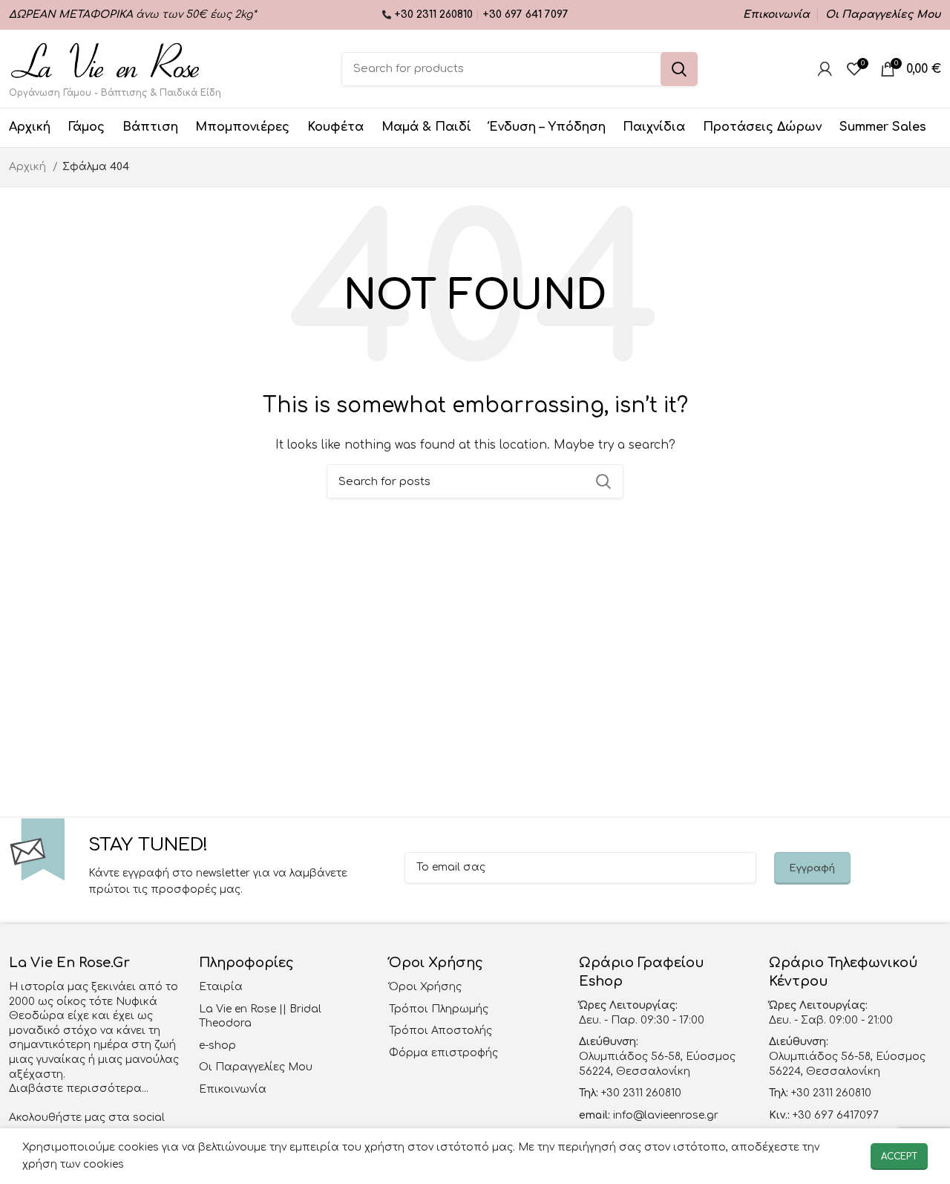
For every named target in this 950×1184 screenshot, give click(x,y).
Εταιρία (221, 986)
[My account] (824, 69)
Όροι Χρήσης (425, 986)
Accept (899, 1156)
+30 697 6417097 (834, 1115)
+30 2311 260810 (435, 14)
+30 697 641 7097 (525, 14)
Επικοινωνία (232, 1089)
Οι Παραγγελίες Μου (255, 1067)
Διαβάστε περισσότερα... (78, 1088)
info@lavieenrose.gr (665, 1115)
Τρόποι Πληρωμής (438, 1009)
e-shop (217, 1045)
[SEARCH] (679, 69)
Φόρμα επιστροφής (443, 1052)
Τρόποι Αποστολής (440, 1030)
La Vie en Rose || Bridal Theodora (260, 1017)
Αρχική (29, 166)
